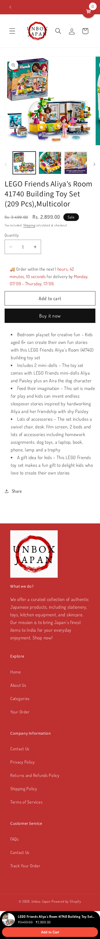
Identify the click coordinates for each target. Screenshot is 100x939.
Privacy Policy (22, 762)
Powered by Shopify (66, 901)
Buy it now (50, 316)
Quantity (12, 235)
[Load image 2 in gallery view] (50, 163)
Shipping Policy (23, 788)
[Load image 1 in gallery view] (24, 163)
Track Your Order (25, 865)
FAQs (14, 839)
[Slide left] (5, 164)
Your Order (20, 711)
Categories (20, 698)
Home (15, 671)
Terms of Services (26, 802)
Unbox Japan (41, 901)
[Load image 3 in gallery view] (75, 163)
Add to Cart (50, 932)
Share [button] (17, 491)
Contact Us (19, 748)
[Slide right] (94, 164)
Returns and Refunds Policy (34, 775)
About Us (18, 685)
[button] (12, 31)
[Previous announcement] (10, 7)
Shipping (29, 225)
